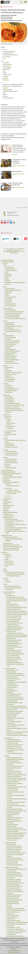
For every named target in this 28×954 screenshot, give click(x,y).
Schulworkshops (7, 543)
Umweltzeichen (7, 514)
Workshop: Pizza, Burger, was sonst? (16, 829)
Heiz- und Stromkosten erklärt (13, 331)
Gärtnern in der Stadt (10, 374)
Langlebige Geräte (12, 701)
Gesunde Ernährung (10, 344)
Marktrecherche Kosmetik (14, 629)
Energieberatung (9, 324)
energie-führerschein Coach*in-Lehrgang (16, 527)
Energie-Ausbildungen (11, 519)
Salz (4, 58)
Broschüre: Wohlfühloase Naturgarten (17, 607)
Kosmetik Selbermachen (11, 388)
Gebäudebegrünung (10, 297)
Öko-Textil (8, 496)
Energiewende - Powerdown (14, 889)
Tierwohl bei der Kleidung (12, 453)
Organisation (6, 554)
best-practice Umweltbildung (11, 548)
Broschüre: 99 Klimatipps (13, 609)
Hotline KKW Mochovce (13, 695)
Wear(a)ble (10, 816)
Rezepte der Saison (7, 7)
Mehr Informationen (14, 952)
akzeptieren (14, 948)
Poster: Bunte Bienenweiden (14, 643)
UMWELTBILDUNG (7, 535)
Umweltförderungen (8, 515)
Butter (7, 62)
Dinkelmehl (12, 51)
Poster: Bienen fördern (13, 641)
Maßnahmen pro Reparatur (14, 858)
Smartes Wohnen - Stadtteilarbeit (16, 725)
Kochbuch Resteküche (13, 621)
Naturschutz (6, 414)
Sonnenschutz (9, 392)
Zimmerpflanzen (9, 381)
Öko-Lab (9, 905)
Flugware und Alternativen (12, 342)
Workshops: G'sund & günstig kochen (17, 833)
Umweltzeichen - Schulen (13, 927)
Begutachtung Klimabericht (14, 846)
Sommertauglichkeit (10, 304)
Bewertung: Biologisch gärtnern (15, 882)
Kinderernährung (9, 346)
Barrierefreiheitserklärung (10, 251)
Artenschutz (8, 416)
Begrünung (6, 479)
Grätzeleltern (10, 751)
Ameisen (9, 419)
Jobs (23, 251)
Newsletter (8, 581)
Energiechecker (11, 680)
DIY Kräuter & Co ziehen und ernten (14, 311)
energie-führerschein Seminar (13, 529)
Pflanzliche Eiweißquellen (12, 359)
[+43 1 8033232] (21, 3)
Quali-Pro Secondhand (13, 915)
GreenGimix (8, 488)
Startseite (21, 248)
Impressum (10, 250)
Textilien (5, 438)
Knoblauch (6, 80)
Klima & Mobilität (9, 400)
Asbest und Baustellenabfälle (13, 290)
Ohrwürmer (10, 428)
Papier (7, 277)
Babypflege (8, 385)
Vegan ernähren (9, 361)
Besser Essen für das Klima (14, 879)
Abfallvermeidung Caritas (14, 872)
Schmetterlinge (11, 426)
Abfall (5, 265)
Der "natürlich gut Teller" (13, 888)
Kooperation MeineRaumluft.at (15, 699)
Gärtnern (5, 365)
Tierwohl (5, 449)
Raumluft (5, 509)
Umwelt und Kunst (12, 785)
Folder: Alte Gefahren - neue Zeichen (16, 611)
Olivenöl (8, 56)
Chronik (5, 570)
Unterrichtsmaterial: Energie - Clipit (16, 786)
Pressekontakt (9, 589)
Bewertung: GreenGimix (13, 884)
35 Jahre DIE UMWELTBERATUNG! (14, 572)
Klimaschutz (6, 394)
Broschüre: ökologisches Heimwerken (17, 599)
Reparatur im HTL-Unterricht (14, 773)
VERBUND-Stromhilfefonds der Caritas (17, 732)
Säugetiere (8, 432)
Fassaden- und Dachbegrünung (13, 372)
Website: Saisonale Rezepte (14, 662)
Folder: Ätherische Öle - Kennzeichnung (17, 612)
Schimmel (8, 466)
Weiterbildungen (7, 517)
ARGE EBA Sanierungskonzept (15, 673)
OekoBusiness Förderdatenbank (15, 908)
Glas (6, 272)
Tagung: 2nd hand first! (13, 781)
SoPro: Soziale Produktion (14, 920)
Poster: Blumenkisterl (12, 645)
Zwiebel (6, 87)
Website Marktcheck (12, 660)
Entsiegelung (8, 370)
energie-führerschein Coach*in (15, 744)
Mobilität (5, 503)
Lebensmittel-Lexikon (11, 352)
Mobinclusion (10, 704)
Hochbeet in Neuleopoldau (14, 694)
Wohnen (5, 457)
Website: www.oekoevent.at (14, 659)
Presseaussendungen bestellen (13, 587)
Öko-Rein (7, 484)
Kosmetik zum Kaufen (11, 390)
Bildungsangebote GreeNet (14, 757)
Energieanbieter (9, 328)
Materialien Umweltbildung (10, 537)
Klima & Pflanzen (9, 401)
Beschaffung (6, 480)
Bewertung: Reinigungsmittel (14, 886)
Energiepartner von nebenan (14, 748)
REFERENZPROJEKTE (9, 592)
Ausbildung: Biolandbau (13, 739)
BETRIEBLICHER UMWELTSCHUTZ (11, 473)
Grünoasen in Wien (12, 690)
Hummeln (9, 424)
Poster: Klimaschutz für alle (14, 652)
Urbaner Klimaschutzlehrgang (15, 753)
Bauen (5, 286)
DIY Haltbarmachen (10, 310)
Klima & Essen (9, 396)
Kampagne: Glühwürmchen (14, 617)
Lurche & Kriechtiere (10, 430)
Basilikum (5, 76)
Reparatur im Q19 (11, 716)
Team (4, 569)
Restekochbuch (11, 918)
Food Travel (10, 769)
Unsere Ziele (8, 556)
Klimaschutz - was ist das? (12, 406)
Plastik (7, 279)
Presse (11, 252)
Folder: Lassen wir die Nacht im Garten (17, 614)
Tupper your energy (12, 726)
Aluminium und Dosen (11, 270)
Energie (5, 321)
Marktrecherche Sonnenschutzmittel (16, 636)
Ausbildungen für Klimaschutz (13, 408)
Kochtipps (8, 347)
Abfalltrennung (9, 267)
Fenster (7, 295)
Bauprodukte (8, 292)
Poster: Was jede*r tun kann (14, 650)
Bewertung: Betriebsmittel (14, 881)
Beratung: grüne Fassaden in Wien (16, 675)
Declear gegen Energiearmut (14, 847)
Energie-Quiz (10, 689)
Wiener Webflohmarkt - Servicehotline (17, 735)
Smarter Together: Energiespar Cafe (16, 778)
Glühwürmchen (11, 423)
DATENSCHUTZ (17, 250)
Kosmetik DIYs (9, 387)
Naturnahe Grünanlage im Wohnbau (16, 706)
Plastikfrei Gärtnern (10, 379)
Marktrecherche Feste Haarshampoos (17, 635)
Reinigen (7, 464)
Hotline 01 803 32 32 (12, 670)
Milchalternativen (10, 354)
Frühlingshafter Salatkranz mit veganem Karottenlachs (19, 161)
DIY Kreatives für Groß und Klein (13, 313)
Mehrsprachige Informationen (11, 550)
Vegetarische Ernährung (11, 363)
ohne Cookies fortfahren (14, 950)
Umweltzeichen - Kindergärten (15, 929)
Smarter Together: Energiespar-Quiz (16, 780)
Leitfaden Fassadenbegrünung (15, 628)
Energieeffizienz (7, 502)
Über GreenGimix (11, 493)
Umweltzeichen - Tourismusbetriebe (16, 930)
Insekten (7, 418)
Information (8, 593)
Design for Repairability (13, 761)
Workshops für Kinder (13, 831)
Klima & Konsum (9, 398)
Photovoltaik (8, 300)
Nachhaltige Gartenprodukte (14, 900)
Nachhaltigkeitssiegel (12, 901)
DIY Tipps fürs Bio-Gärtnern (12, 315)
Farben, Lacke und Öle (11, 459)
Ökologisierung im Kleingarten (15, 711)
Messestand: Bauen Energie (14, 640)
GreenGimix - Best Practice (14, 491)
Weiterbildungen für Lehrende (11, 545)
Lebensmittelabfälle (10, 349)
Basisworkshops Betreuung (14, 874)
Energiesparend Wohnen (13, 851)
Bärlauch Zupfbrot (17, 171)
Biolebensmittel (9, 335)
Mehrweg (7, 274)
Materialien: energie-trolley (14, 746)
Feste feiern (8, 339)
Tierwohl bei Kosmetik (11, 454)
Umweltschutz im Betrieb (12, 867)
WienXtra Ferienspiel (12, 824)
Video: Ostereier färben (13, 655)
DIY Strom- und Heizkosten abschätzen (15, 318)
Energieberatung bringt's (13, 678)
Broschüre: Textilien (12, 604)
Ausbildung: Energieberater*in (15, 741)
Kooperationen (9, 561)
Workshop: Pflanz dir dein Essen (15, 836)
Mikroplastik (8, 275)
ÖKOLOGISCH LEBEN (7, 262)
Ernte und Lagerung (10, 337)
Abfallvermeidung (10, 268)
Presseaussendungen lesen (12, 586)
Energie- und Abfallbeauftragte (15, 891)
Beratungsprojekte (10, 668)
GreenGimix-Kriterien (12, 490)
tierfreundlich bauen (10, 434)
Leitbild (7, 557)
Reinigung (6, 510)
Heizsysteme (8, 298)
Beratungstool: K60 (12, 677)
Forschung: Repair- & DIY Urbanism (16, 852)
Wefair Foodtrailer (12, 826)
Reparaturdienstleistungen (10, 512)
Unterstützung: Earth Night (14, 713)
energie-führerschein (12, 743)
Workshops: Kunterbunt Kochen (15, 834)
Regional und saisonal (11, 356)
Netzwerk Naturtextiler (13, 903)
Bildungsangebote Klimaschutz (15, 759)
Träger (7, 559)
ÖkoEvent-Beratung (12, 709)
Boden (7, 369)
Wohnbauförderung (10, 305)
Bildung (7, 756)
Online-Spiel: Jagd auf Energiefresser (16, 774)
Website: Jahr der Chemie (13, 657)
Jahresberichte (9, 563)
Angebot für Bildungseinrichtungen (12, 477)
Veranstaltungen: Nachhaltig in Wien (16, 810)
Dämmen (7, 293)
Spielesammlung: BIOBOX (14, 776)
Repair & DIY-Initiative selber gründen (15, 282)
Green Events (6, 507)
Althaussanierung (10, 288)
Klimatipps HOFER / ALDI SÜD (15, 697)
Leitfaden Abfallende (12, 624)
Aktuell (5, 263)
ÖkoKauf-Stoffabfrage (13, 485)
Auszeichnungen (9, 564)
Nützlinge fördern (10, 377)
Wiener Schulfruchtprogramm (15, 828)
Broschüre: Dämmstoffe (13, 605)
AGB (20, 251)
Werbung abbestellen (11, 467)
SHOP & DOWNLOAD (7, 470)
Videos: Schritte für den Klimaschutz (14, 405)
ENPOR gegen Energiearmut (14, 849)
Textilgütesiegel (9, 443)
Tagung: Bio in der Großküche (14, 783)
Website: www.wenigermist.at (15, 817)
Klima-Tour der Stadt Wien (14, 771)
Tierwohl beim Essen (10, 451)
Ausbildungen (9, 738)
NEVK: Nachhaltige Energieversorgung (17, 707)
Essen (5, 334)
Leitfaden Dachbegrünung (14, 626)
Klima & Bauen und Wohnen (12, 403)
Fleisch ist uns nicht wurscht (12, 340)
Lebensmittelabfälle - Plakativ (15, 702)
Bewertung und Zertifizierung (11, 482)
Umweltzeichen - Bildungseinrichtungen (17, 922)
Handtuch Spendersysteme (14, 894)
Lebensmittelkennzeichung (12, 351)
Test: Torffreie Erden (12, 863)
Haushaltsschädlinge (10, 460)
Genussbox (10, 893)
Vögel (6, 436)
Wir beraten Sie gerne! (7, 260)
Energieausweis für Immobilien (13, 326)
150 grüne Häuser (11, 671)
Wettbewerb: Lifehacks (13, 819)
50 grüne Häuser (11, 844)
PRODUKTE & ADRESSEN (9, 472)
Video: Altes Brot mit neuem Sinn (15, 653)
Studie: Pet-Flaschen (12, 861)
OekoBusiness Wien (8, 505)
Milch (8, 66)
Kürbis (8, 86)
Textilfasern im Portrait (11, 447)
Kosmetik (6, 383)
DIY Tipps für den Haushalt (12, 316)
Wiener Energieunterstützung (15, 733)
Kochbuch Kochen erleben (14, 619)
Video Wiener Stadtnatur (13, 812)
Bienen (9, 421)
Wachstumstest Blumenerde (14, 864)
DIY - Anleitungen (8, 308)
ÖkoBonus (9, 906)
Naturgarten (8, 376)
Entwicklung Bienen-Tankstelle (15, 766)
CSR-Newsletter (7, 498)
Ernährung (6, 500)
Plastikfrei (8, 280)
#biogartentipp (9, 367)
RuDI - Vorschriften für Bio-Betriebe (16, 910)
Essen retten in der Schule (13, 768)
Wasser (16, 55)
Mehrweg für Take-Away (13, 896)
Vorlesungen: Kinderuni (13, 814)
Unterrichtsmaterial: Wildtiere (15, 809)
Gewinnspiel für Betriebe (13, 575)
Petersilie (5, 78)
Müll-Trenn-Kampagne (13, 898)
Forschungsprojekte (10, 842)
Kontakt (16, 252)
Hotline (7, 580)
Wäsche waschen (9, 445)
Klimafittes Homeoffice (11, 462)
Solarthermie (8, 302)
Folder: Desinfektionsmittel (14, 616)
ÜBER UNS (4, 552)
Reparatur (8, 284)
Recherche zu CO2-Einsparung (15, 859)
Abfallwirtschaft (7, 475)
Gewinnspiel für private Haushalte (16, 574)
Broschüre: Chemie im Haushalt (15, 597)
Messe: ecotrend (11, 638)
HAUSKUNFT (10, 692)
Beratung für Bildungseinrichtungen (12, 546)
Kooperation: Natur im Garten (14, 623)
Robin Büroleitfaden (12, 917)
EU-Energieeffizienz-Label (12, 329)
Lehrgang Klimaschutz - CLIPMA (15, 750)
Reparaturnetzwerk (12, 714)
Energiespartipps (9, 322)
